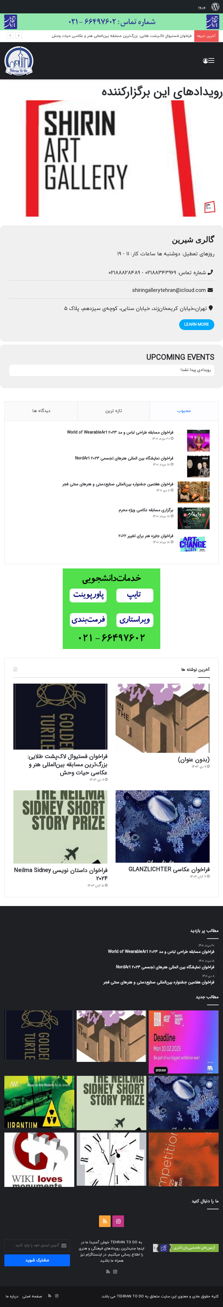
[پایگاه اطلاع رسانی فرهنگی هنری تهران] (18, 60)
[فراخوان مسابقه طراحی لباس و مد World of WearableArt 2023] (194, 441)
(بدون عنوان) (194, 759)
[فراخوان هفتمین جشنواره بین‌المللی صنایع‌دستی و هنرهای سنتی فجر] (194, 492)
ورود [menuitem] (202, 6)
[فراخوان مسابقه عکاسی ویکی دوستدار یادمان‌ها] (39, 1160)
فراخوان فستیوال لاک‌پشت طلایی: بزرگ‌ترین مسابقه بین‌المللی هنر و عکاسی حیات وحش (121, 36)
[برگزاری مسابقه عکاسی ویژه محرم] (194, 518)
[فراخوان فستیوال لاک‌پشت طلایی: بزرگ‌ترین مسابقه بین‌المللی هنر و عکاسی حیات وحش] (60, 717)
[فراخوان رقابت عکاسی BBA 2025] (184, 1042)
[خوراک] (108, 1271)
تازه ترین (113, 411)
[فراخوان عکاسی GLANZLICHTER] (163, 826)
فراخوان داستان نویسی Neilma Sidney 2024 (60, 874)
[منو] (211, 62)
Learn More (196, 324)
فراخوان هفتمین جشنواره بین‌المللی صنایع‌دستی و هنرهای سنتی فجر (117, 484)
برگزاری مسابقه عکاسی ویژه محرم (146, 510)
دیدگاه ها (41, 411)
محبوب (184, 411)
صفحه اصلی (32, 1296)
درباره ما (12, 1296)
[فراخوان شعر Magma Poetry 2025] (184, 1159)
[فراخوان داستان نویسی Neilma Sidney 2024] (60, 827)
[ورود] (205, 62)
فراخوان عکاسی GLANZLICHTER (169, 869)
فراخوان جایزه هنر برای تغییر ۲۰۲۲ (145, 536)
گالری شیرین (193, 239)
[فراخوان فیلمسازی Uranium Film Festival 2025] (39, 1102)
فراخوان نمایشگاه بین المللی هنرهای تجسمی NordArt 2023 (124, 458)
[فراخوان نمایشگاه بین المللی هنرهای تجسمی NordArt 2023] (194, 466)
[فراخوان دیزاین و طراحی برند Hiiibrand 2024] (112, 1159)
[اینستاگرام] (115, 1271)
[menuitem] (215, 6)
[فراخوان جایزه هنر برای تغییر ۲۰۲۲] (194, 544)
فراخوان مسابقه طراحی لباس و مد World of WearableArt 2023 (120, 432)
